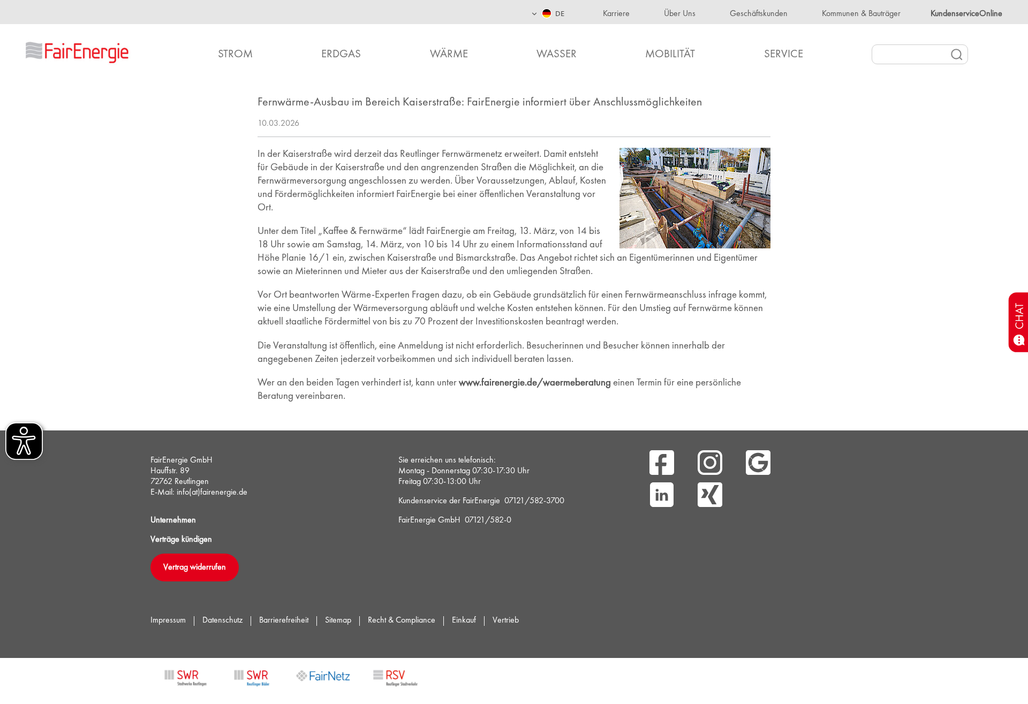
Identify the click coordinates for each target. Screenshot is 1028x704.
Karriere (616, 14)
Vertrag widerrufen (194, 567)
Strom (235, 54)
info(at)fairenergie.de (212, 492)
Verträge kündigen (181, 539)
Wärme (449, 54)
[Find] (957, 55)
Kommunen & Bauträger (861, 14)
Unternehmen (173, 520)
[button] (547, 12)
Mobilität (670, 54)
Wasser (556, 54)
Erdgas (341, 54)
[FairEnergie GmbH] (94, 51)
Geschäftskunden (759, 14)
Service (783, 54)
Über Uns (680, 14)
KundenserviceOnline (966, 14)
